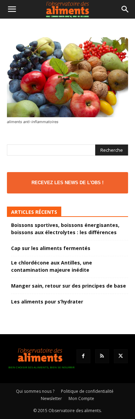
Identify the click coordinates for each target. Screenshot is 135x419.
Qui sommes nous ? (35, 391)
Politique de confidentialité (87, 391)
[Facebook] (83, 356)
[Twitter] (121, 356)
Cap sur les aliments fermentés (50, 248)
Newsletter (51, 398)
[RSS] (102, 356)
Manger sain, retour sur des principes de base (68, 285)
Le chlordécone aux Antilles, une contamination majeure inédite (51, 266)
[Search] (125, 9)
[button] (12, 9)
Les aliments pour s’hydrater (47, 301)
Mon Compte (81, 398)
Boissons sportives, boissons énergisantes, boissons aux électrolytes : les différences (65, 229)
